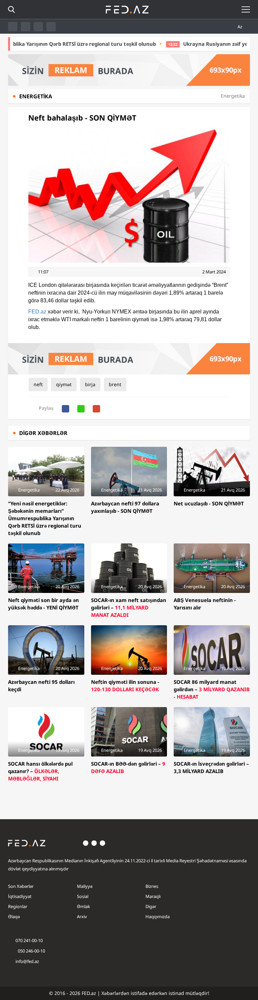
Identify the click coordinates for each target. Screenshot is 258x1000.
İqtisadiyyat (20, 896)
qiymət (64, 384)
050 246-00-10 (31, 951)
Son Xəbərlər (21, 886)
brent (115, 384)
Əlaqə (14, 916)
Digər (150, 906)
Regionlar (17, 906)
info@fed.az (27, 961)
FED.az (37, 311)
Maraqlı (153, 896)
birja (90, 384)
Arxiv (82, 916)
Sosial (82, 896)
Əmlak (83, 906)
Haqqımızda (157, 916)
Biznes (151, 886)
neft (38, 384)
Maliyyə (84, 886)
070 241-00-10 (29, 940)
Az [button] (240, 27)
